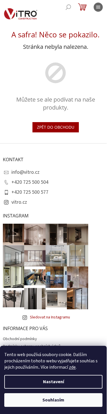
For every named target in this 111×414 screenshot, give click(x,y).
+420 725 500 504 (29, 182)
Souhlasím (53, 400)
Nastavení (53, 382)
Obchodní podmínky (20, 339)
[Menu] (98, 7)
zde (72, 367)
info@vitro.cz (25, 172)
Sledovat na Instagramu (50, 317)
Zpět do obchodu (55, 127)
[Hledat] (68, 7)
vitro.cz (19, 202)
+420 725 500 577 (29, 192)
